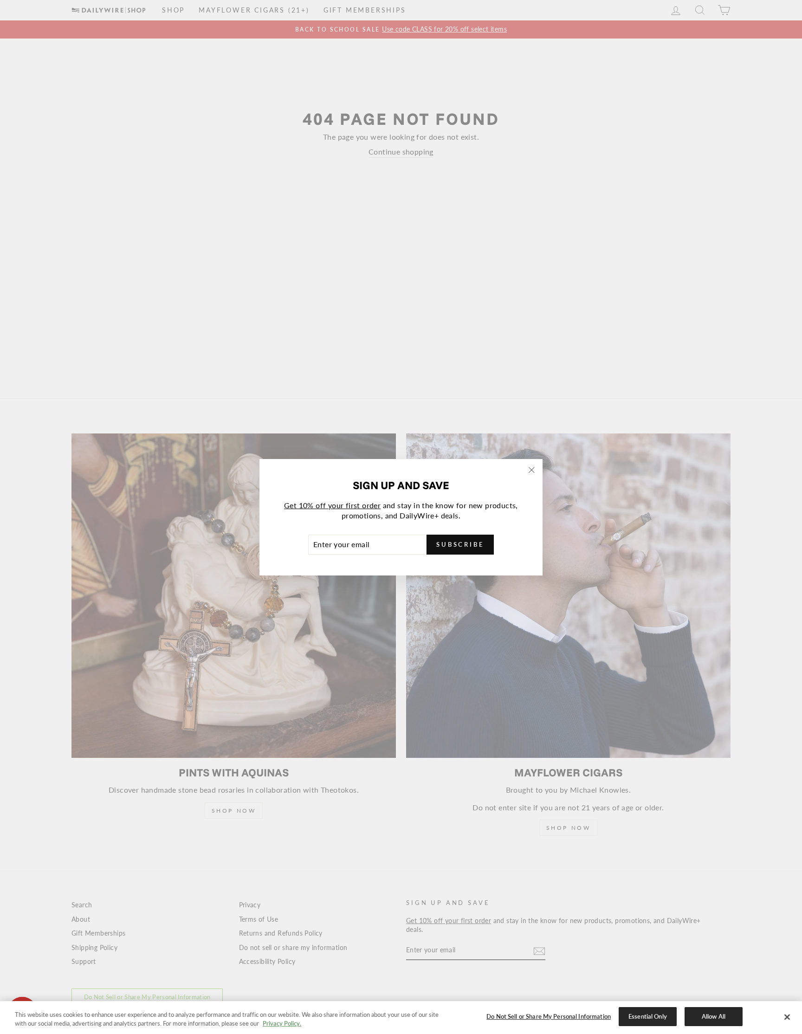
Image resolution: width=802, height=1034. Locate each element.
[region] (401, 1017)
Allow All (713, 1016)
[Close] (787, 1017)
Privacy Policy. (282, 1024)
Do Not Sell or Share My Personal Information (548, 1016)
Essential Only (647, 1016)
